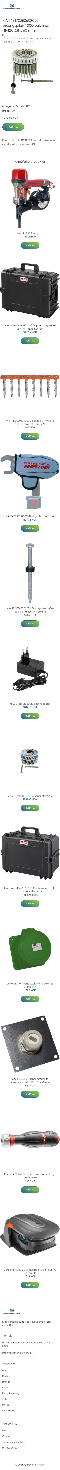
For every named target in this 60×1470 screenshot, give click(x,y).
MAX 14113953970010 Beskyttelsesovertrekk (30, 516)
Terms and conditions (13, 1441)
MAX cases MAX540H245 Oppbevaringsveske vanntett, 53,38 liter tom (30, 327)
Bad (4, 1370)
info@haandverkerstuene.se (17, 1352)
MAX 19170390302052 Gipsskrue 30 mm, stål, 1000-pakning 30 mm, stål (30, 422)
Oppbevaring (9, 1410)
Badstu (6, 1376)
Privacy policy (9, 1447)
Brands (20, 106)
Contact (6, 1436)
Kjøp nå (13, 126)
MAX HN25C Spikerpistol (30, 233)
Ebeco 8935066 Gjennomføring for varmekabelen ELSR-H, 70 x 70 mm (30, 1080)
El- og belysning (10, 1393)
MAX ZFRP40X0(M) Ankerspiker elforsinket (30, 796)
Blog (4, 1430)
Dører (5, 1387)
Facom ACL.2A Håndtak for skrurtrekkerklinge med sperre (30, 1176)
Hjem (5, 35)
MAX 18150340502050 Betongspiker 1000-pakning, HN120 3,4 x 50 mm (30, 610)
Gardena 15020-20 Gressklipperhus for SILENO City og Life (30, 1271)
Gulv (4, 1399)
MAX (27, 106)
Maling (5, 1404)
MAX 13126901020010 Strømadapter (30, 703)
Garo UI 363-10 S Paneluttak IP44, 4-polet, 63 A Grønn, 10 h (30, 985)
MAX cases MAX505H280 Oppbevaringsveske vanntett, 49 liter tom (30, 890)
